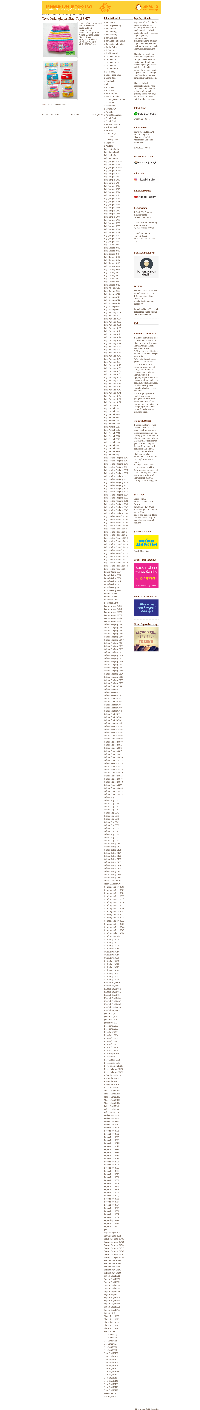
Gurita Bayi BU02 (111, 942)
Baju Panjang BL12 (112, 334)
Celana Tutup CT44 (112, 878)
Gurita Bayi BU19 (111, 955)
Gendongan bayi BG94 (114, 933)
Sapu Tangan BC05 (112, 1236)
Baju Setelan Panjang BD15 (116, 479)
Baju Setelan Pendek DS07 (116, 519)
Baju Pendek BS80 (112, 442)
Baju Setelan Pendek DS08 (116, 522)
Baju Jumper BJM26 (112, 161)
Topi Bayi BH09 (111, 1369)
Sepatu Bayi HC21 (112, 1276)
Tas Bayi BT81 (110, 1350)
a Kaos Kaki (109, 90)
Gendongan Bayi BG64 (114, 927)
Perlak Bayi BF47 (111, 1125)
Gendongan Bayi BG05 (114, 890)
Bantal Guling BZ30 (112, 578)
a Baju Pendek (110, 38)
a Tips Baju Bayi (111, 140)
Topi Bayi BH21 (111, 1381)
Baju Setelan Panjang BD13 (116, 476)
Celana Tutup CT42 (112, 871)
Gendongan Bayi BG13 (114, 896)
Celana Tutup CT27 (112, 853)
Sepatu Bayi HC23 (112, 1279)
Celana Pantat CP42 (113, 717)
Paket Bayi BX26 (111, 1112)
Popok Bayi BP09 (111, 1140)
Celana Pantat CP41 (112, 714)
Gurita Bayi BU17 (111, 952)
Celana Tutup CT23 (112, 847)
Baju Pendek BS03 (112, 414)
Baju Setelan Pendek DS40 (116, 566)
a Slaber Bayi (110, 133)
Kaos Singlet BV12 (112, 1063)
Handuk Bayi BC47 (112, 1001)
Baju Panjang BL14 (112, 340)
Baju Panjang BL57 (112, 365)
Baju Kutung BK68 (112, 269)
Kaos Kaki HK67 (111, 1041)
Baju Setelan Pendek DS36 (116, 557)
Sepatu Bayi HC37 (112, 1291)
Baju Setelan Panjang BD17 (116, 482)
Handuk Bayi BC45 (112, 995)
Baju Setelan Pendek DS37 (115, 559)
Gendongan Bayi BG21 (114, 905)
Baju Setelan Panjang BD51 (116, 501)
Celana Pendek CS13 (113, 748)
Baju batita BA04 (111, 149)
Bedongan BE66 (111, 600)
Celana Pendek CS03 (113, 732)
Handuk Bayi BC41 (112, 986)
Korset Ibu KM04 (111, 1078)
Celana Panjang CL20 (114, 655)
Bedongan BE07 (111, 597)
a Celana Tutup (111, 69)
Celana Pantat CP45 (112, 720)
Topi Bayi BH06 (111, 1359)
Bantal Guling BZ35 (112, 584)
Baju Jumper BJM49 (112, 167)
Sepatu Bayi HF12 (112, 1301)
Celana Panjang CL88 (113, 677)
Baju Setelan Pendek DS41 (115, 569)
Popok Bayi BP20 (111, 1162)
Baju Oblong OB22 (112, 309)
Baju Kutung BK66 (112, 266)
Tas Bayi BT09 (110, 1335)
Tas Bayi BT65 (110, 1344)
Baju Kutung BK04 (112, 254)
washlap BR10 (110, 1396)
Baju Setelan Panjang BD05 (116, 467)
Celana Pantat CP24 (113, 702)
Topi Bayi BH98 (111, 1387)
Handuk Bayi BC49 (112, 1007)
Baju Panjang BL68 (112, 384)
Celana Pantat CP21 (112, 698)
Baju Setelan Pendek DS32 (116, 550)
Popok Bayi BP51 (111, 1199)
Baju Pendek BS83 (112, 448)
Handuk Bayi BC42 (112, 989)
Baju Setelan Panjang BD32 (116, 498)
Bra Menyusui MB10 (113, 618)
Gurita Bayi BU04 (111, 945)
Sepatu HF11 (109, 1313)
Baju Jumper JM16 (112, 208)
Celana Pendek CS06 (113, 739)
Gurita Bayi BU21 (111, 961)
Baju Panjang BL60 (112, 368)
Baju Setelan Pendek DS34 (116, 553)
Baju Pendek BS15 (112, 427)
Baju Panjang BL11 (112, 331)
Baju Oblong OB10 (112, 294)
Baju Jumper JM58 (112, 223)
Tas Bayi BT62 (110, 1341)
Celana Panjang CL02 (114, 624)
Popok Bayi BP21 (111, 1165)
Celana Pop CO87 (111, 837)
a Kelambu (109, 103)
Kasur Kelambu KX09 (113, 1072)
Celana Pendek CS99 (113, 794)
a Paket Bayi (109, 112)
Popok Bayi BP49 (111, 1196)
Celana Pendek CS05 (113, 736)
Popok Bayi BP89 (111, 1223)
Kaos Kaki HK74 (111, 1047)
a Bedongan (109, 50)
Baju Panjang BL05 (112, 322)
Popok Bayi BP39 (111, 1183)
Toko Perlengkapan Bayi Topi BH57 (66, 18)
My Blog (151, 1409)
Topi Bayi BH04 (111, 1356)
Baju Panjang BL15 (112, 343)
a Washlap (108, 146)
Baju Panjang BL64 (112, 374)
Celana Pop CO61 (111, 810)
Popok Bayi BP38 (111, 1180)
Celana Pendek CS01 (113, 726)
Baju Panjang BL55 (112, 362)
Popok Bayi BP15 (111, 1149)
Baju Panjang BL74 (112, 396)
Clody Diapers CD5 (112, 884)
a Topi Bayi (109, 143)
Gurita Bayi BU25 (111, 973)
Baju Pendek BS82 (112, 445)
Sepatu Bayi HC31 (112, 1282)
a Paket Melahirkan (112, 115)
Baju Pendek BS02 (112, 411)
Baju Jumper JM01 (112, 177)
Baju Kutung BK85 (112, 285)
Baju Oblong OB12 (112, 297)
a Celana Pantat (111, 59)
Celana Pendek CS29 (113, 769)
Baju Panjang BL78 (112, 399)
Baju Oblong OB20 (112, 306)
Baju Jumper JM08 (112, 192)
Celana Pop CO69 (111, 822)
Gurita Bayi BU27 (111, 976)
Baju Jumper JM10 (112, 195)
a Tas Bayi (108, 137)
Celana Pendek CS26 (113, 763)
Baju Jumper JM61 (112, 232)
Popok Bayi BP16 (111, 1152)
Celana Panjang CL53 (113, 671)
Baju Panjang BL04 (112, 319)
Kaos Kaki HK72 (111, 1044)
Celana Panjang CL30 (114, 661)
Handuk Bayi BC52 (112, 1010)
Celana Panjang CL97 (113, 683)
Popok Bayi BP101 (112, 1143)
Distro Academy (140, 1409)
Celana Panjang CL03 (113, 627)
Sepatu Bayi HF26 (112, 1304)
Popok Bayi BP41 (111, 1189)
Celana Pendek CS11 (113, 745)
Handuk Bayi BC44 (112, 992)
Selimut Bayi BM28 (112, 1263)
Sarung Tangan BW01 (114, 1239)
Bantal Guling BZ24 (112, 572)
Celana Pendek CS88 (113, 788)
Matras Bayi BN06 (112, 1097)
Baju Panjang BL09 (112, 328)
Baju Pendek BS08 (112, 418)
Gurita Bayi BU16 (111, 949)
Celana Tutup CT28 (112, 856)
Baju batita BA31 (111, 155)
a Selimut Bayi (110, 127)
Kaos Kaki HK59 (111, 1038)
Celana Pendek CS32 (113, 776)
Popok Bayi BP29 (111, 1174)
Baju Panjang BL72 (112, 393)
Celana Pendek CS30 (113, 773)
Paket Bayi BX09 (111, 1109)
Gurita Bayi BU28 (111, 979)
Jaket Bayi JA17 (110, 1023)
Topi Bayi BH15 (111, 1375)
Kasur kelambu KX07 (113, 1066)
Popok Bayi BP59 (111, 1208)
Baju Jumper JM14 (112, 201)
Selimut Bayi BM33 (112, 1273)
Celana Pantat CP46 (113, 723)
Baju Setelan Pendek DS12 (115, 535)
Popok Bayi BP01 (111, 1131)
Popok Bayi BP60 (111, 1211)
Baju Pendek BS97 (112, 455)
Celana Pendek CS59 (113, 785)
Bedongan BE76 (111, 603)
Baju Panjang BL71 (112, 390)
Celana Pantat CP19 (112, 695)
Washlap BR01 (110, 1393)
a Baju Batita (109, 22)
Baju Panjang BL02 (112, 316)
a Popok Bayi (110, 121)
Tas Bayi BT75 (110, 1347)
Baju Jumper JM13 (112, 198)
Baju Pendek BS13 (112, 424)
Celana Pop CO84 (112, 834)
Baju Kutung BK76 (112, 275)
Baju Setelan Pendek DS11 (115, 532)
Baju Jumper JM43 (112, 211)
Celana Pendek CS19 (113, 751)
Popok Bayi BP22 (111, 1168)
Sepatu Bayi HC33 (112, 1285)
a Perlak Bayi (110, 118)
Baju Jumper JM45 (112, 214)
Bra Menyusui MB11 (112, 621)
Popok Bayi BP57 (111, 1205)
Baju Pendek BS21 (112, 439)
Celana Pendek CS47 (113, 779)
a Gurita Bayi (110, 78)
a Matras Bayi (110, 109)
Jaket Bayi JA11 (110, 1013)
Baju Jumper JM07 (112, 189)
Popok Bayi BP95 (111, 1226)
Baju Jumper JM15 (112, 204)
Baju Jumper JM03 (112, 180)
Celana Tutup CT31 (112, 859)
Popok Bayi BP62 (111, 1217)
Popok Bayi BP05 (111, 1137)
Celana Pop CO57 (111, 807)
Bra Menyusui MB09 (113, 615)
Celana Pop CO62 (111, 813)
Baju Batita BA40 (111, 158)
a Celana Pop (110, 65)
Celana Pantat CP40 (113, 711)
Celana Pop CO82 (111, 831)
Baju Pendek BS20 (112, 436)
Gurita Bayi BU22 (111, 964)
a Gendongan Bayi (112, 75)
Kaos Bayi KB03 (111, 1029)
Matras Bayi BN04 (112, 1091)
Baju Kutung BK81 (112, 282)
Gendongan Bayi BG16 (114, 899)
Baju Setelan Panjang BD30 (116, 495)
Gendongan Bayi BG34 (114, 918)
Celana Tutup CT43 (112, 874)
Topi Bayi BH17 (110, 1378)
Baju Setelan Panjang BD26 (116, 489)
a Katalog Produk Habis (58, 104)
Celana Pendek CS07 (113, 742)
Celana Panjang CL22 (113, 658)
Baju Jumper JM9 (111, 241)
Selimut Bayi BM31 (112, 1270)
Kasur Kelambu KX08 (113, 1069)
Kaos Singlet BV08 (112, 1054)
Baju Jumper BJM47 (112, 164)
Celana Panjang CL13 (113, 649)
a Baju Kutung (110, 32)
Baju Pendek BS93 (112, 451)
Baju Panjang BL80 (112, 405)
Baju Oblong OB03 (112, 291)
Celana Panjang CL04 (114, 631)
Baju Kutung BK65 (112, 263)
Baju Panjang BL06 (112, 325)
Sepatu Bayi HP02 (112, 1310)
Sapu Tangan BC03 (112, 1233)
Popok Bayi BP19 (111, 1159)
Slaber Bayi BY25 (111, 1328)
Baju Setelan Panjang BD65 (116, 507)
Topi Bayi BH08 (111, 1365)
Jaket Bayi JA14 (110, 1020)
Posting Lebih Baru (50, 115)
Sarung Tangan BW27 (114, 1248)
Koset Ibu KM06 (111, 1088)
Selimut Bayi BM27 (112, 1260)
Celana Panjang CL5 (113, 668)
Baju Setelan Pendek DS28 (116, 544)
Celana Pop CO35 (111, 797)
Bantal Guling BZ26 (112, 575)
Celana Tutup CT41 (112, 868)
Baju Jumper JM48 (112, 217)
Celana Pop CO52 (111, 800)
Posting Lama (97, 115)
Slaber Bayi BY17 (111, 1319)
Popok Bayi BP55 (111, 1202)
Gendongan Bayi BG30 (114, 908)
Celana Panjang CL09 (114, 643)
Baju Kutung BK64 (112, 260)
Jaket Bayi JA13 (110, 1016)
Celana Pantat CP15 (112, 689)
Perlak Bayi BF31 (111, 1115)
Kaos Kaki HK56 (111, 1035)
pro (105, 1230)
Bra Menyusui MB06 (113, 609)
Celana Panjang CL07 (113, 637)
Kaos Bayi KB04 (111, 1032)
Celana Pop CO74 (111, 828)
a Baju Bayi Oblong (112, 25)
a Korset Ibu (109, 106)
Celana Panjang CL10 (113, 646)
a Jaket (107, 84)
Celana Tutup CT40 (112, 865)
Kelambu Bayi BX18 (112, 1075)
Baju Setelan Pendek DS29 (116, 547)
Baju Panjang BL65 (112, 377)
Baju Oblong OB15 (112, 300)
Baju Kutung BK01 (112, 245)
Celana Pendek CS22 (113, 754)
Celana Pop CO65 (111, 819)
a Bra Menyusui (111, 53)
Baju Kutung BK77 (112, 279)
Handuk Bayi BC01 (112, 983)
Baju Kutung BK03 (112, 251)
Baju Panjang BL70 (112, 387)
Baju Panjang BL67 (112, 380)
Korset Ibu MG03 (111, 1084)
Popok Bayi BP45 (111, 1192)
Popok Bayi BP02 (111, 1134)
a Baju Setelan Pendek (114, 44)
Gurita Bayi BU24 (111, 970)
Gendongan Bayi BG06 (114, 893)
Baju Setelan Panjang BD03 (116, 464)
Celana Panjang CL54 (113, 674)
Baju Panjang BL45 (112, 356)
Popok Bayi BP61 (111, 1214)
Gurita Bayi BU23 (111, 967)
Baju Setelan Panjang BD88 (116, 513)
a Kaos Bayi (109, 87)
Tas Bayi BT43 (110, 1338)
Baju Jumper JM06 (112, 186)
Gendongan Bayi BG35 (114, 921)
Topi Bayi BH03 (111, 1353)
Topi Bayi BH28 (111, 1384)
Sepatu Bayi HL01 (112, 1307)
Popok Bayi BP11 (111, 1146)
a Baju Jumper (110, 28)
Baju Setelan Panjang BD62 (116, 504)
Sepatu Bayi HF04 (112, 1298)
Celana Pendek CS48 (113, 782)
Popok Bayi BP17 (111, 1155)
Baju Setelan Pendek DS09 (116, 526)
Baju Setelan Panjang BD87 (116, 510)
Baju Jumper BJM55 (112, 171)
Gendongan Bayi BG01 (114, 887)
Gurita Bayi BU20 (111, 958)
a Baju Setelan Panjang (114, 41)
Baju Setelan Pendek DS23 (116, 541)
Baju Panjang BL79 (112, 402)
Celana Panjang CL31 (113, 665)
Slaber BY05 (109, 1331)
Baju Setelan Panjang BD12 (116, 473)
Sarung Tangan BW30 (114, 1251)
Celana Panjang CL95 (113, 680)
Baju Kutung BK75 (112, 272)
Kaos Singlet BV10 (112, 1057)
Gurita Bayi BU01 (111, 939)
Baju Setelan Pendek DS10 (115, 529)
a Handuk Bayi (110, 81)
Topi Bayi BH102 (111, 1372)
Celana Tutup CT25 (112, 850)
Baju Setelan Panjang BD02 (116, 461)
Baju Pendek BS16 (112, 430)
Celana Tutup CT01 (112, 844)
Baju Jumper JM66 (112, 238)
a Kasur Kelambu (111, 96)
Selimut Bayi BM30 (112, 1267)
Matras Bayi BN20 (112, 1100)
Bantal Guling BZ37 (112, 587)
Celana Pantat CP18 (112, 692)
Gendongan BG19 (112, 936)
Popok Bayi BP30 (111, 1177)
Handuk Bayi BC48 (112, 1004)
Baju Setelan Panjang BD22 (116, 485)
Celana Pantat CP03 (113, 686)
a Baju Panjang (111, 35)
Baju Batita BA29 (111, 152)
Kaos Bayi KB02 (111, 1026)
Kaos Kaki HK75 (111, 1051)
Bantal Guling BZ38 (112, 590)
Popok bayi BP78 (111, 1220)
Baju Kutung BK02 (112, 248)
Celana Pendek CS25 (113, 760)
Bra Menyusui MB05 (113, 606)
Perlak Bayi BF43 (111, 1118)
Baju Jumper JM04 (112, 183)
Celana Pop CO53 (111, 804)
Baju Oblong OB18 (112, 303)
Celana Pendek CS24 (113, 757)
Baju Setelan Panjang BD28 (116, 492)
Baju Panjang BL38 (112, 353)
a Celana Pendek (111, 62)
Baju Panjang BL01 (112, 312)
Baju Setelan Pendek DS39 (116, 563)
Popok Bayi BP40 (111, 1186)
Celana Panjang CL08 (114, 640)
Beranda (75, 115)
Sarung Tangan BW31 (113, 1254)
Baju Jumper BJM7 (112, 174)
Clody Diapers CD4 (112, 881)
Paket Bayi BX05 (111, 1106)
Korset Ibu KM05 (111, 1081)
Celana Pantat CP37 (113, 708)
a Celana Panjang (112, 56)
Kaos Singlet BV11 (112, 1060)
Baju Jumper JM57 (112, 220)
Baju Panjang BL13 (112, 337)
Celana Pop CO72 (111, 825)
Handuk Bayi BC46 (112, 998)
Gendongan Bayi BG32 (114, 912)
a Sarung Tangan (112, 124)
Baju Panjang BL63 (112, 371)
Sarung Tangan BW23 (114, 1242)
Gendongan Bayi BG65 (114, 930)
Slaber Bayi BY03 (111, 1316)
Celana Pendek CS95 (113, 791)
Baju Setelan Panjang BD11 (116, 470)
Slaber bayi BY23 (111, 1322)
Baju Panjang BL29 (112, 350)
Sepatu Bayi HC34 (112, 1288)
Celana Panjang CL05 (113, 634)
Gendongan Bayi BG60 (114, 924)
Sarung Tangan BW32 (114, 1257)
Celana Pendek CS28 (113, 766)
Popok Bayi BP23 (111, 1171)
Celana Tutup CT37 (112, 862)
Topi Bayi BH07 (111, 1362)
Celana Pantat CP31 (112, 705)
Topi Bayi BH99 (111, 1390)
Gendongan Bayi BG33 (114, 915)
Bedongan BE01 (111, 594)
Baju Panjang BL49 (112, 359)
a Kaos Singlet (110, 93)
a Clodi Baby (109, 72)
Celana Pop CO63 (111, 816)
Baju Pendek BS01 (112, 408)
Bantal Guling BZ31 (112, 581)
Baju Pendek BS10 (112, 421)
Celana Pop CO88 (111, 841)
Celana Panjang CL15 (113, 652)
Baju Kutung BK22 (112, 257)
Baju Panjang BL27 (112, 347)
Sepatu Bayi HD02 (112, 1294)
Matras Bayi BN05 (112, 1094)
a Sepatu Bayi (110, 130)
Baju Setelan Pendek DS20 (116, 538)
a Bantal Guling (111, 47)
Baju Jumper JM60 (112, 229)
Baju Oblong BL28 (112, 288)
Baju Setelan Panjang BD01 (116, 458)
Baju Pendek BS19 (112, 433)
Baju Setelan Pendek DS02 (116, 516)
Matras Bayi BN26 (112, 1103)
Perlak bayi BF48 (111, 1128)
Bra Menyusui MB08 (113, 612)
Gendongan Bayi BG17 (114, 902)
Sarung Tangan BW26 (114, 1245)
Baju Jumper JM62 (112, 235)
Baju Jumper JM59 (112, 226)
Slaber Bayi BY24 (111, 1325)
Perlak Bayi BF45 (111, 1122)
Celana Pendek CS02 (113, 729)
